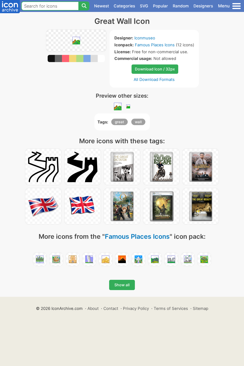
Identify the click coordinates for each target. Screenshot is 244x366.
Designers (203, 6)
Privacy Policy (136, 308)
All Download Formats (154, 79)
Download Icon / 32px (155, 69)
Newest (101, 6)
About (93, 308)
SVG (144, 6)
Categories (124, 6)
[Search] (83, 6)
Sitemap (200, 308)
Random (181, 6)
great (119, 122)
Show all (122, 284)
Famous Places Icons (155, 44)
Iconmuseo (144, 38)
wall (138, 122)
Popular (160, 6)
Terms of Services (171, 308)
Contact (110, 308)
